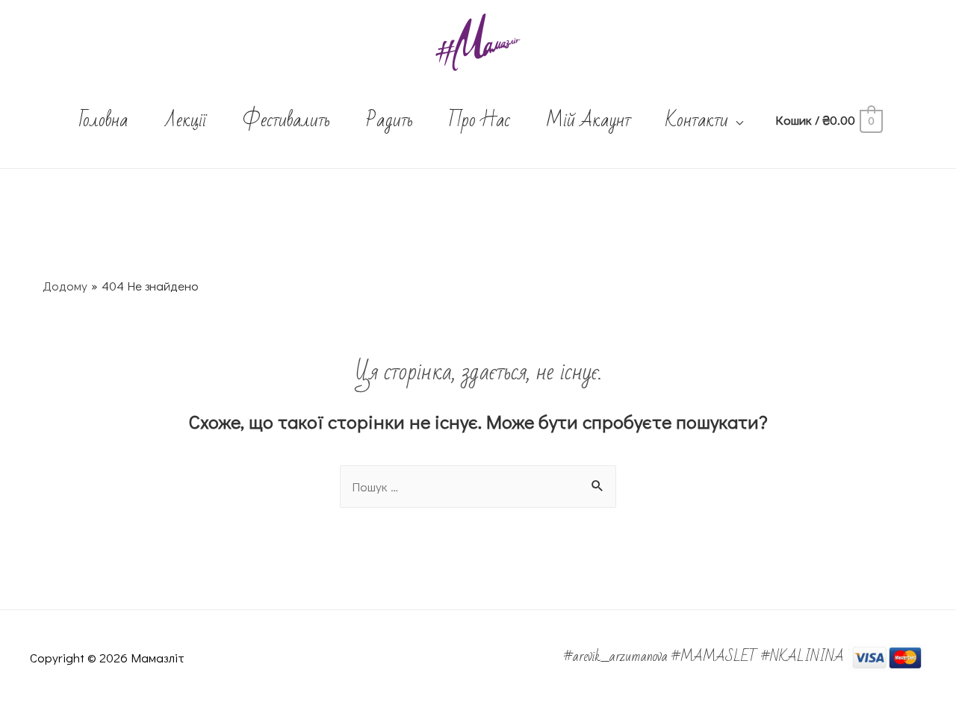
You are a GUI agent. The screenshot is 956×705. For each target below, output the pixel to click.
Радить (389, 119)
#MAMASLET (716, 656)
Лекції (185, 119)
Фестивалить (286, 119)
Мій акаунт (588, 119)
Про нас (479, 119)
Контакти (696, 119)
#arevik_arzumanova (617, 656)
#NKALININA (802, 656)
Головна (103, 119)
